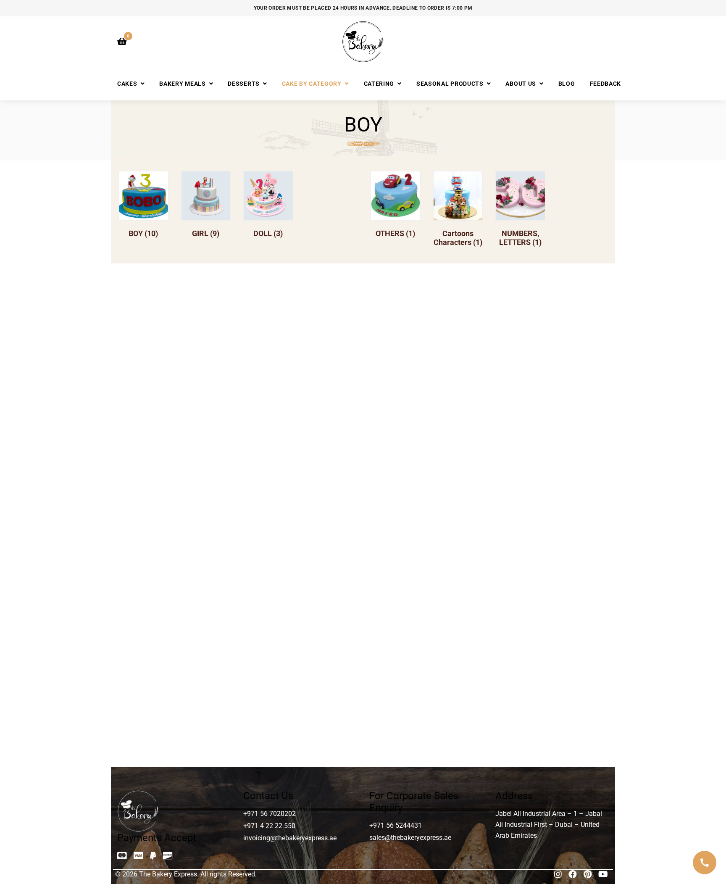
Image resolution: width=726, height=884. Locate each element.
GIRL (205, 233)
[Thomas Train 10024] (174, 635)
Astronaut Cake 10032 (425, 401)
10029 (300, 401)
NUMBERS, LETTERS (520, 238)
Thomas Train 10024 (175, 702)
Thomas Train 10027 (300, 702)
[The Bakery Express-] (363, 42)
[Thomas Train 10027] (300, 635)
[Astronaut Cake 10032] (425, 334)
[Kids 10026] (174, 485)
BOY (143, 233)
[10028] (174, 334)
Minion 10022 (425, 551)
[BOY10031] (551, 334)
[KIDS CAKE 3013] (300, 485)
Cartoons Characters (458, 238)
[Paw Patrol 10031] (551, 485)
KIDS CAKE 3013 (300, 551)
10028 (174, 401)
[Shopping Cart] (122, 41)
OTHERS (395, 233)
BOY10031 (551, 401)
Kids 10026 (175, 551)
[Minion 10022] (425, 485)
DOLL (268, 233)
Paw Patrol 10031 (551, 551)
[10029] (300, 334)
